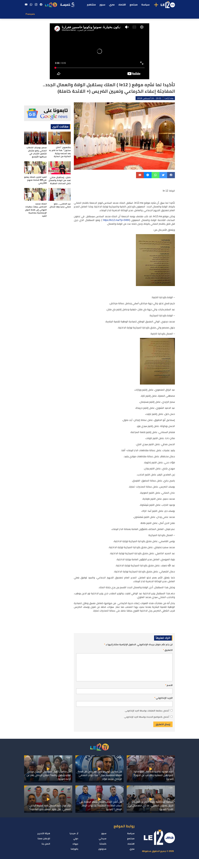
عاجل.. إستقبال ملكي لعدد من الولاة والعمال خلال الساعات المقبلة (60, 180)
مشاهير (91, 4)
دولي (75, 838)
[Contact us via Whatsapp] (31, 4)
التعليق (168, 650)
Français (30, 14)
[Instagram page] (36, 4)
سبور (102, 4)
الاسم (169, 685)
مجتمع (134, 4)
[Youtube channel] (26, 4)
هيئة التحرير (43, 833)
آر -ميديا (74, 833)
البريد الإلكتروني (163, 698)
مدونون (102, 849)
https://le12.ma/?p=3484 (116, 220)
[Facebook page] (41, 4)
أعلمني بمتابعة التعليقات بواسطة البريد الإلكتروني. (146, 710)
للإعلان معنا (44, 838)
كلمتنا (103, 844)
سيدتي (102, 838)
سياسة (145, 4)
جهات (75, 844)
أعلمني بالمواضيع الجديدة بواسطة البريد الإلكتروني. (146, 717)
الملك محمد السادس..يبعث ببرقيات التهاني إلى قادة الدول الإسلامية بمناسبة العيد (36, 210)
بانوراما (74, 849)
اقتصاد (122, 4)
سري (112, 4)
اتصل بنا (46, 844)
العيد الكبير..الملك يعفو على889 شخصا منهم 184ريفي (35, 180)
